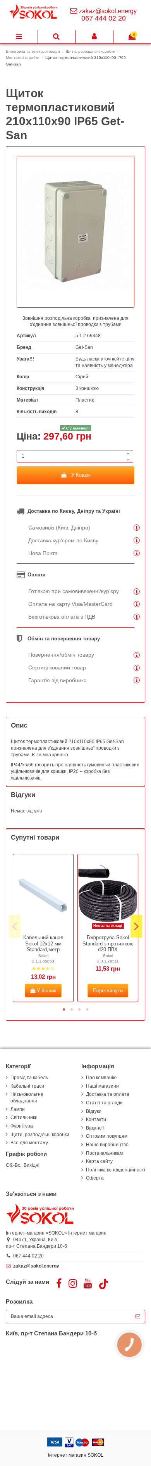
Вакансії (95, 1128)
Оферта (95, 1178)
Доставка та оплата (107, 1094)
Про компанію (101, 1077)
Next (136, 926)
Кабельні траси (27, 1086)
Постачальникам (104, 1153)
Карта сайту (99, 1161)
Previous (15, 926)
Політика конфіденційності (115, 1170)
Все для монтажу (29, 1142)
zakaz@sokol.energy (108, 11)
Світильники (24, 1117)
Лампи (17, 1109)
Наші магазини (102, 1086)
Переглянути (108, 990)
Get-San (84, 347)
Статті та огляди (104, 1103)
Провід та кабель (29, 1077)
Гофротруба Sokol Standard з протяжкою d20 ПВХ (108, 943)
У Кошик (81, 475)
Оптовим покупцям (106, 1136)
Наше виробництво (107, 1144)
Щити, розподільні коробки (39, 1134)
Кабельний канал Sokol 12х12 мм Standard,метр (43, 943)
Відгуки (93, 1111)
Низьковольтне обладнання (26, 1098)
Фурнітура (21, 1126)
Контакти (96, 1119)
